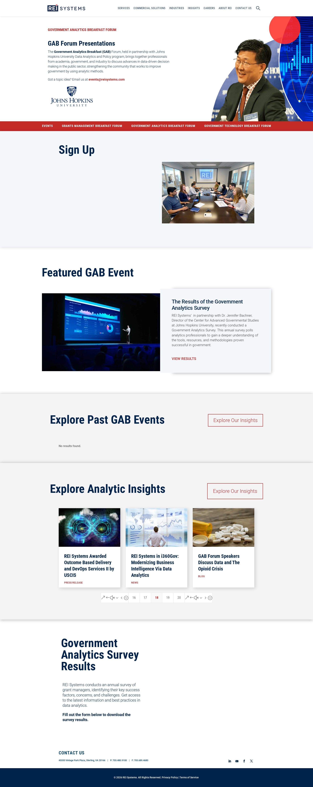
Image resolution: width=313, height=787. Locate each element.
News (134, 582)
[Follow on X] (251, 761)
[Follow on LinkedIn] (230, 761)
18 (156, 597)
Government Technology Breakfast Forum (237, 126)
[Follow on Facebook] (244, 761)
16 (134, 597)
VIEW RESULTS (184, 358)
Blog (201, 576)
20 (179, 597)
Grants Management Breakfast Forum (92, 126)
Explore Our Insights (235, 420)
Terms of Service (189, 777)
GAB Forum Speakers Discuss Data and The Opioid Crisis (219, 562)
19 (168, 597)
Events (47, 126)
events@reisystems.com (107, 79)
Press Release (73, 582)
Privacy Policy (170, 777)
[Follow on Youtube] (237, 761)
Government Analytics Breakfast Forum (163, 126)
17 (145, 597)
